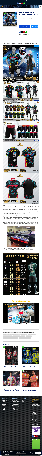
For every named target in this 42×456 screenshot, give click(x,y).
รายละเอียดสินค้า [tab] (7, 43)
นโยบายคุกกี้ (7, 454)
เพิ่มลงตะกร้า (25, 26)
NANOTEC (4, 401)
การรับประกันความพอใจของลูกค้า (15, 405)
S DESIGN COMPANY (6, 400)
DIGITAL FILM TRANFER (4, 407)
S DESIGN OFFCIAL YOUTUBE (22, 323)
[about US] (36, 430)
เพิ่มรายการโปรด (22, 30)
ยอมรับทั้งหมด (37, 452)
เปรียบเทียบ (30, 30)
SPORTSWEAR (24, 34)
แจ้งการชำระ (14, 408)
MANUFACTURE (5, 409)
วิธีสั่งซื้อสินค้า (14, 400)
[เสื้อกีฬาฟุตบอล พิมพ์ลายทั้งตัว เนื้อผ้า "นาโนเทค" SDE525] (10, 19)
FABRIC (3, 403)
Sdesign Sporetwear (24, 37)
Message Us (35, 26)
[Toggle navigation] (40, 6)
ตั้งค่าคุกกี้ (31, 452)
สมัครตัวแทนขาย (15, 409)
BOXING (23, 403)
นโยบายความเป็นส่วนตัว (24, 452)
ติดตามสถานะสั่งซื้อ (15, 407)
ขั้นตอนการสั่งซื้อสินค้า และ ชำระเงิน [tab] (30, 43)
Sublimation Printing (4, 405)
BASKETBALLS (24, 401)
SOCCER (29, 34)
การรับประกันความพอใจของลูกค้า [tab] (17, 43)
